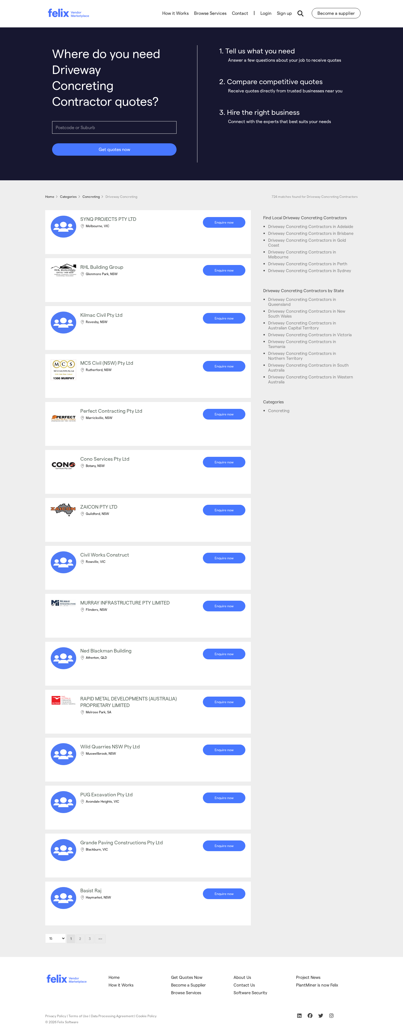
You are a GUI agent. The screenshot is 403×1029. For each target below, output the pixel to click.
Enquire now (224, 222)
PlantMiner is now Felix (317, 984)
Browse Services (210, 13)
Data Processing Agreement (112, 1016)
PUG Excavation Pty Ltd (106, 794)
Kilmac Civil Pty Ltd (101, 315)
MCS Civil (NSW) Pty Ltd (106, 363)
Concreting (279, 410)
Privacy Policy (55, 1016)
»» (100, 938)
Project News (308, 977)
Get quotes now (114, 149)
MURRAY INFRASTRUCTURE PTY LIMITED (125, 602)
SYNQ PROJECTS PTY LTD (108, 219)
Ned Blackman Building (106, 650)
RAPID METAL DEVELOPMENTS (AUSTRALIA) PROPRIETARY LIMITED (128, 701)
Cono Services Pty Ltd (104, 458)
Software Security (250, 992)
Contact (240, 13)
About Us (242, 977)
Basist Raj (90, 890)
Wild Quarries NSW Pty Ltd (110, 746)
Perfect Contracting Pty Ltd (111, 411)
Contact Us (244, 984)
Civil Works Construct (104, 554)
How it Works (175, 13)
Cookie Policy (146, 1016)
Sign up (284, 13)
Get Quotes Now (186, 977)
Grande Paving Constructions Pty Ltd (121, 842)
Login (265, 13)
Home (114, 977)
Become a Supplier (188, 984)
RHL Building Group (101, 267)
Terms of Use (79, 1016)
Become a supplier (336, 13)
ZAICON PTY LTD (98, 506)
